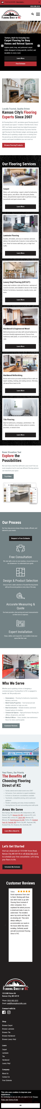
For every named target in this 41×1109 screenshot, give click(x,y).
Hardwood (5, 1060)
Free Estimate (20, 64)
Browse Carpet (7, 1025)
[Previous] (2, 46)
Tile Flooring (8, 419)
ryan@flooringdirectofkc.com (16, 1003)
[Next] (39, 46)
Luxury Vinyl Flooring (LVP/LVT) (16, 282)
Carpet (6, 189)
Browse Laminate (8, 1029)
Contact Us (6, 1077)
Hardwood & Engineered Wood (16, 328)
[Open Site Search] (32, 14)
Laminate (5, 1053)
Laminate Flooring (11, 235)
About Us (5, 1073)
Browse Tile (6, 1032)
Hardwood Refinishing (12, 375)
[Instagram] (8, 1012)
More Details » (20, 2)
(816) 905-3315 (35, 6)
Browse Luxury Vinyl (9, 1039)
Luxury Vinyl (6, 1063)
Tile (3, 1056)
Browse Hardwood (8, 1036)
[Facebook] (3, 1012)
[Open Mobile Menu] (38, 14)
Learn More (20, 58)
